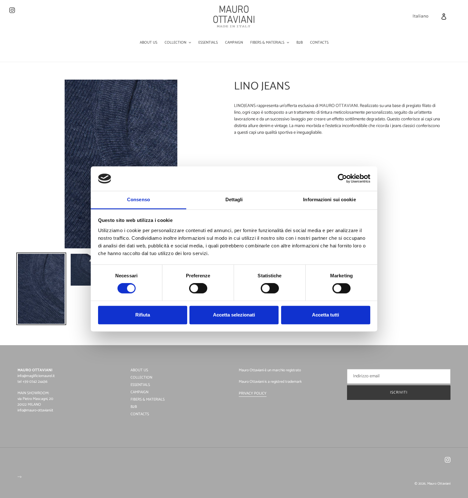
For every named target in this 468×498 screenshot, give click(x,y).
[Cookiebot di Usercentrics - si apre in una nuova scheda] (342, 178)
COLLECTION (141, 377)
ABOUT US (139, 370)
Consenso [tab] (138, 199)
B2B (134, 407)
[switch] (198, 288)
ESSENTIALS (140, 385)
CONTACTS (140, 414)
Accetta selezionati (234, 314)
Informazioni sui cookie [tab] (329, 199)
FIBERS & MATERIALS (148, 399)
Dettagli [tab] (234, 199)
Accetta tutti (325, 314)
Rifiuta (142, 314)
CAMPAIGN (139, 392)
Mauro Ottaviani (438, 484)
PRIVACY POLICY (252, 393)
